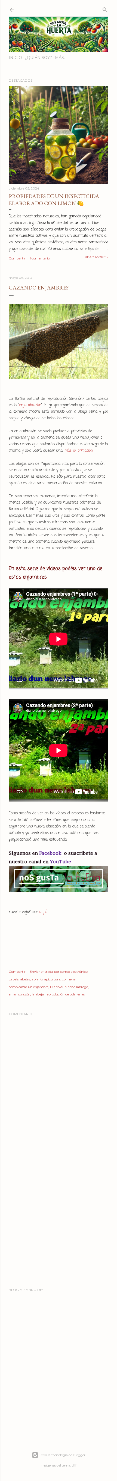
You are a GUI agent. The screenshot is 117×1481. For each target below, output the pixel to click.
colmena (69, 979)
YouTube (60, 861)
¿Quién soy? (38, 57)
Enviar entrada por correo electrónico (59, 971)
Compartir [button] (17, 258)
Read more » (96, 257)
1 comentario (40, 258)
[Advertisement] (58, 1215)
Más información (78, 451)
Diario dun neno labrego (69, 987)
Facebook (51, 853)
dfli (74, 1465)
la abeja (38, 994)
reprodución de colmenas (65, 994)
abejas (25, 979)
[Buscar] (105, 8)
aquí (43, 912)
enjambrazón (30, 405)
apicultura (52, 979)
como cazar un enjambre (28, 987)
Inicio (15, 57)
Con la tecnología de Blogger (63, 1455)
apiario (37, 979)
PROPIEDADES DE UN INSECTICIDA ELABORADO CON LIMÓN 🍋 (54, 200)
